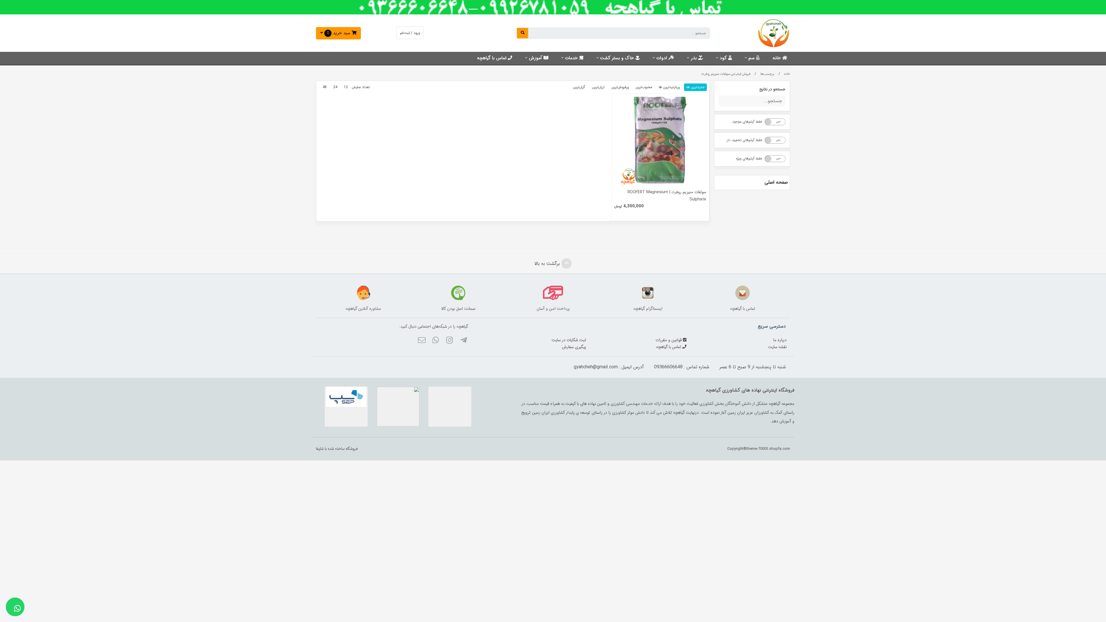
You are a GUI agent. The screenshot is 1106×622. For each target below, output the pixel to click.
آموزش (536, 58)
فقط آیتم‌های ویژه (749, 158)
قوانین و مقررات (669, 340)
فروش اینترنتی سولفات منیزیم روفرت (726, 74)
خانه (777, 58)
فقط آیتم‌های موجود (747, 121)
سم (752, 58)
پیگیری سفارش (574, 347)
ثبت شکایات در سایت (569, 340)
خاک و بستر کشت (617, 58)
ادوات (662, 58)
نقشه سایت (777, 347)
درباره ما (780, 340)
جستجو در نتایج (772, 89)
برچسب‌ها (767, 74)
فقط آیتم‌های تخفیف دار (744, 140)
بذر (694, 58)
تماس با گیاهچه (492, 58)
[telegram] (463, 341)
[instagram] (449, 341)
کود (724, 58)
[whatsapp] (435, 341)
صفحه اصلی (776, 182)
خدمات (572, 58)
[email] (421, 341)
